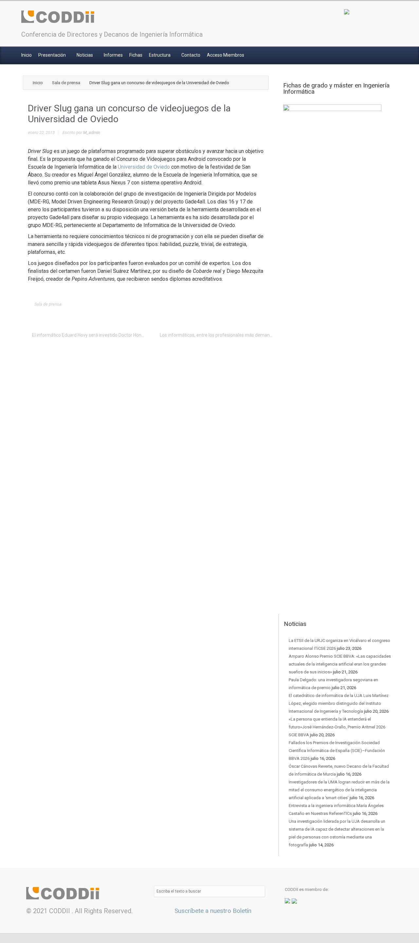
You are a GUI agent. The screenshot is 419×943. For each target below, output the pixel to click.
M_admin (91, 132)
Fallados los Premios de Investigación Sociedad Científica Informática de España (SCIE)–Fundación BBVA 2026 (337, 750)
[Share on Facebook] (218, 304)
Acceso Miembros (225, 55)
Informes (113, 55)
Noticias (85, 55)
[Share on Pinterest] (238, 304)
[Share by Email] (248, 304)
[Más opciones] (259, 304)
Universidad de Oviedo (144, 167)
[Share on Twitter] (208, 304)
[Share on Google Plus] (228, 304)
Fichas (135, 55)
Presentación (52, 55)
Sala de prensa (66, 82)
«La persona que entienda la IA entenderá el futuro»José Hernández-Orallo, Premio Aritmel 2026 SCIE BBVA (337, 727)
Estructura (160, 55)
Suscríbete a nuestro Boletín (212, 911)
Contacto (190, 55)
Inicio (26, 55)
